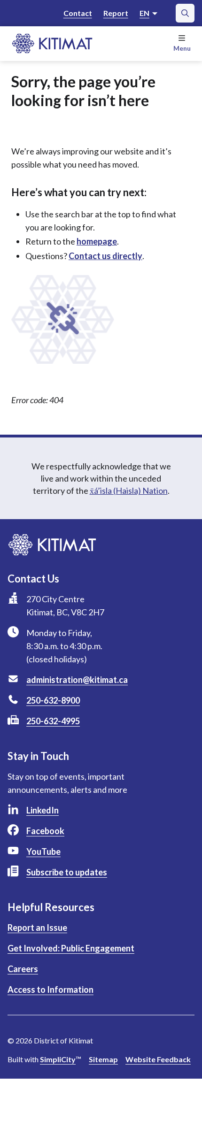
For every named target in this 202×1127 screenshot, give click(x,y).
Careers (23, 969)
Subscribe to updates (66, 872)
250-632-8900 (53, 700)
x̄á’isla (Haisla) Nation (129, 490)
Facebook (45, 831)
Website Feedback (158, 1059)
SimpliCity (58, 1059)
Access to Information (50, 989)
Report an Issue (37, 927)
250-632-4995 (53, 721)
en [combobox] (144, 12)
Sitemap (103, 1059)
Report (115, 12)
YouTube (43, 851)
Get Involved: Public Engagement (71, 948)
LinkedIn (42, 810)
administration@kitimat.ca (77, 680)
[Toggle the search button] (185, 13)
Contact (77, 12)
